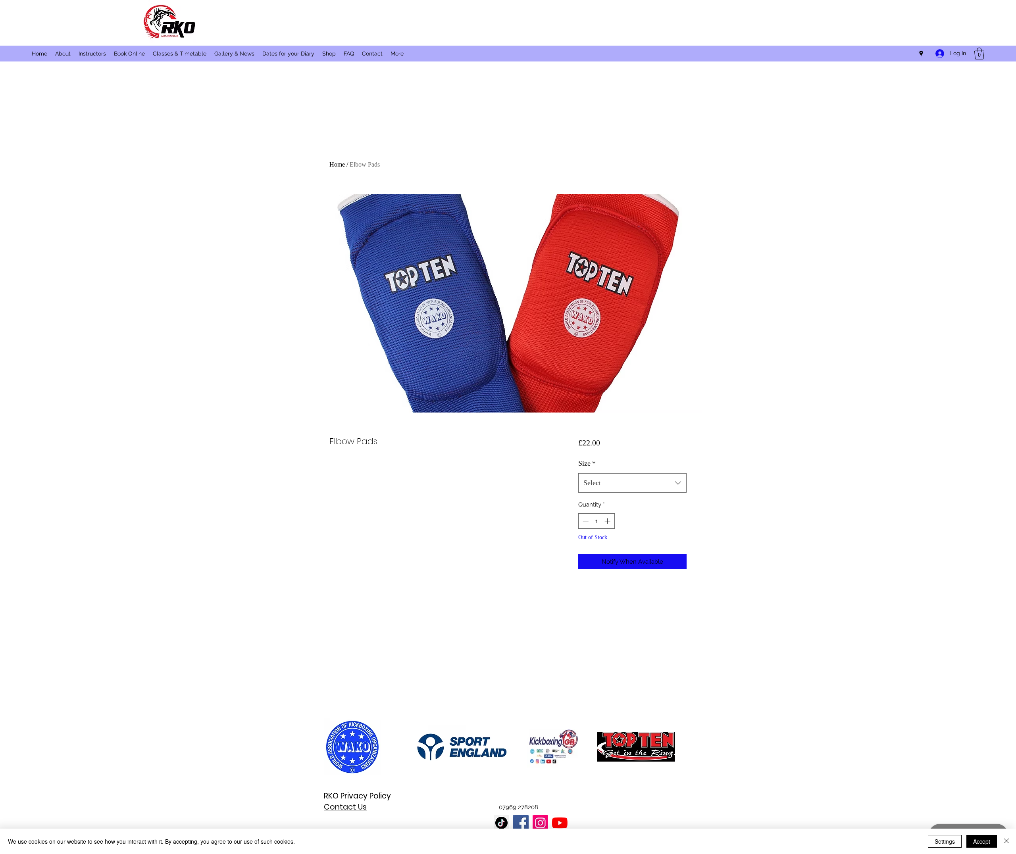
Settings (945, 841)
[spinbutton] (596, 521)
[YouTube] (560, 823)
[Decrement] (584, 521)
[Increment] (608, 521)
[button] (979, 53)
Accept (981, 841)
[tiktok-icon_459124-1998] (501, 823)
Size (587, 463)
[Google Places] (921, 54)
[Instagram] (540, 823)
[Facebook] (521, 823)
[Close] (1006, 841)
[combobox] (632, 483)
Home (337, 164)
